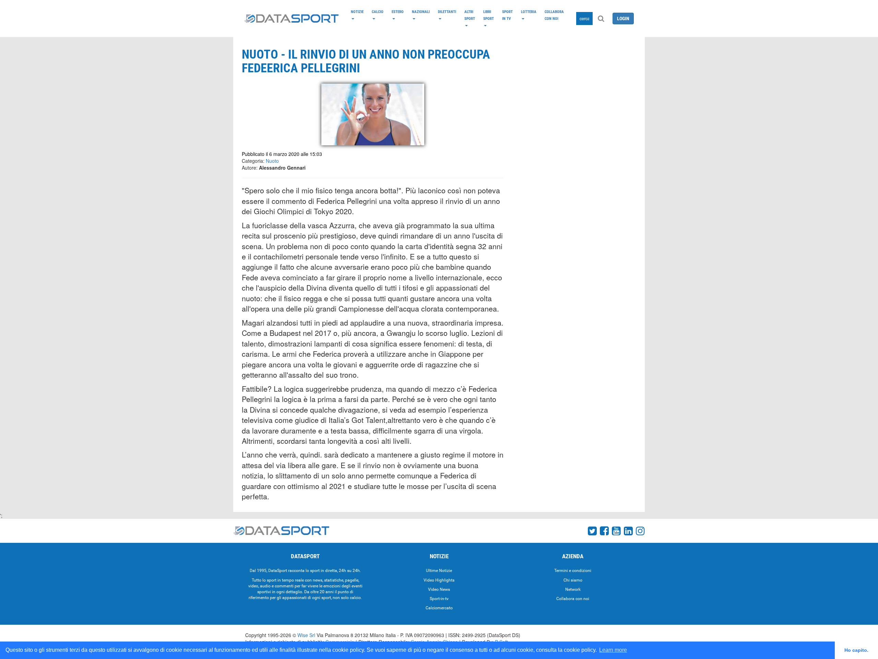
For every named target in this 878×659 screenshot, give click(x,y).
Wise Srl (306, 635)
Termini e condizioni (572, 570)
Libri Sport (488, 15)
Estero (398, 11)
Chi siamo (572, 580)
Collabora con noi (554, 15)
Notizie (357, 11)
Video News (439, 589)
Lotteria (528, 11)
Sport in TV (507, 15)
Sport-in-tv (439, 598)
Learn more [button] (613, 650)
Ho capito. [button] (856, 650)
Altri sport (469, 15)
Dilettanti (447, 11)
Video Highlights (439, 580)
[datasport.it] (291, 18)
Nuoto (272, 160)
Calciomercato (439, 608)
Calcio (377, 11)
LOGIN (623, 18)
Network (573, 589)
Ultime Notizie (439, 570)
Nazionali (421, 11)
